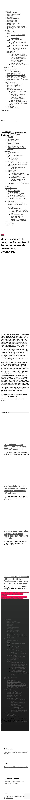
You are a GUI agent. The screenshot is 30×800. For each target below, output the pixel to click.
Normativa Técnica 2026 (18, 63)
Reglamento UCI (12, 20)
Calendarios (7, 70)
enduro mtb (20, 399)
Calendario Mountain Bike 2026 (16, 76)
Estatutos (10, 17)
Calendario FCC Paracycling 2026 (17, 79)
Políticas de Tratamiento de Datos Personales (16, 148)
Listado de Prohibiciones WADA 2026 (19, 212)
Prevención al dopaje (10, 82)
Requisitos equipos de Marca (16, 26)
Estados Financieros (13, 23)
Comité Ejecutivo (12, 12)
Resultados (7, 81)
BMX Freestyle (11, 46)
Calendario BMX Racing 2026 (16, 75)
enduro (15, 399)
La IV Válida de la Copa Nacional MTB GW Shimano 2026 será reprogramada (15, 446)
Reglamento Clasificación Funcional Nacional (18, 60)
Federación (7, 11)
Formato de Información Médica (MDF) (20, 184)
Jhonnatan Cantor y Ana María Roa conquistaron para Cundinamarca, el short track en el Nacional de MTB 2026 (16, 580)
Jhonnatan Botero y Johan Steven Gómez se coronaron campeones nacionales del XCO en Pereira (15, 489)
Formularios (10, 24)
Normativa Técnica (12, 21)
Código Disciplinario (13, 18)
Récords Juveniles (16, 39)
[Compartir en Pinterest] (16, 330)
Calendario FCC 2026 (13, 72)
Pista (8, 36)
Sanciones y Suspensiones (15, 84)
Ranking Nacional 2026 (18, 35)
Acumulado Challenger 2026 (19, 45)
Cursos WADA (11, 88)
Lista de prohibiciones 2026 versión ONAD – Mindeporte (19, 102)
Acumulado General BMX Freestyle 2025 (18, 49)
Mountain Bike (11, 51)
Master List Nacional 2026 (18, 58)
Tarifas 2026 (11, 106)
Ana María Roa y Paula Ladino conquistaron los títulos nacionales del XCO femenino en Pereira (16, 534)
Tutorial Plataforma (12, 107)
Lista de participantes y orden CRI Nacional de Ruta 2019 (14, 782)
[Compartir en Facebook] (16, 327)
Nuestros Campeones (10, 69)
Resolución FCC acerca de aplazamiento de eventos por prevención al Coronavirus (14, 597)
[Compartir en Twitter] (16, 329)
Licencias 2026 (8, 104)
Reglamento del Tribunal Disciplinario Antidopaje (14, 86)
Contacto (10, 15)
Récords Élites (15, 38)
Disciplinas (7, 30)
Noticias (6, 67)
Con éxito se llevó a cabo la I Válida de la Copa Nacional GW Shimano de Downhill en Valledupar (15, 594)
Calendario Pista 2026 (14, 73)
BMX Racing (11, 41)
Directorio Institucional (13, 14)
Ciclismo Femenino (13, 32)
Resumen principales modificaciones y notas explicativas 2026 (17, 98)
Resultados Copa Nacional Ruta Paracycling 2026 (19, 56)
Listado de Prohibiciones (14, 89)
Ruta (8, 33)
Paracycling (10, 52)
